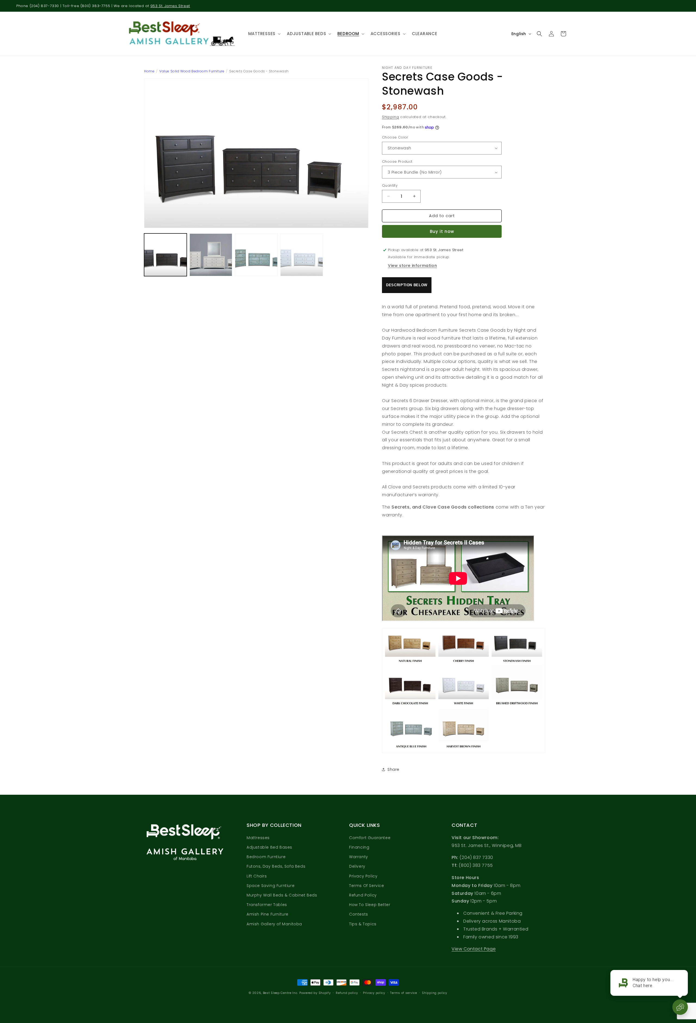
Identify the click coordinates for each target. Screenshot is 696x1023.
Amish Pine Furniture (267, 914)
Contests (358, 914)
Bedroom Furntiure (266, 856)
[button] (263, 34)
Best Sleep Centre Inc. (280, 993)
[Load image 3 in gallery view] (256, 254)
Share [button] (393, 769)
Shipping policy (434, 993)
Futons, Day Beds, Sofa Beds (276, 866)
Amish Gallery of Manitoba (274, 924)
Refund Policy (363, 895)
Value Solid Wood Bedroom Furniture (191, 71)
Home (149, 71)
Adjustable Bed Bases (269, 847)
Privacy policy (374, 993)
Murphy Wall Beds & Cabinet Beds (282, 895)
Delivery (357, 866)
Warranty (358, 856)
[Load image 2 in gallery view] (210, 254)
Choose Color (395, 137)
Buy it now (442, 231)
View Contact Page (474, 949)
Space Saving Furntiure (270, 885)
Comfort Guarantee (369, 837)
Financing (359, 847)
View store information (412, 265)
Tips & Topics (363, 924)
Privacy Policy (363, 876)
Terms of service (403, 993)
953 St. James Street (170, 5)
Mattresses (258, 837)
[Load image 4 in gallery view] (301, 254)
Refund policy (347, 993)
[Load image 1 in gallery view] (165, 254)
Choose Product (397, 161)
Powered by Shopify (315, 993)
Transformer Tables (267, 904)
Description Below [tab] (406, 285)
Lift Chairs (257, 876)
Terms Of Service (366, 885)
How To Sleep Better (369, 904)
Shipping (390, 116)
